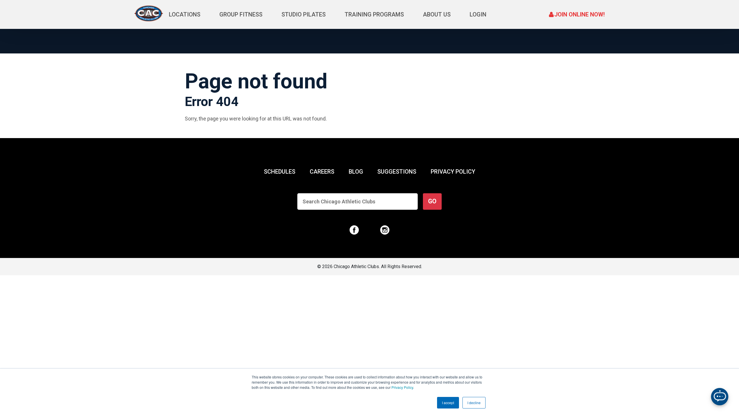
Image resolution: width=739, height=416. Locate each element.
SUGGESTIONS (396, 171)
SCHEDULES (279, 171)
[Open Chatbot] (719, 396)
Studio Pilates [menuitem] (303, 14)
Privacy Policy (402, 387)
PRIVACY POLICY (453, 171)
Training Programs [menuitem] (374, 14)
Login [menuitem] (478, 14)
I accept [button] (448, 402)
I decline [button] (474, 402)
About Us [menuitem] (437, 14)
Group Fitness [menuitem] (240, 14)
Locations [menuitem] (184, 14)
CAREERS (322, 171)
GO (432, 201)
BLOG (356, 171)
